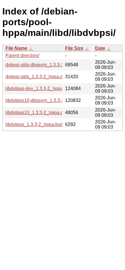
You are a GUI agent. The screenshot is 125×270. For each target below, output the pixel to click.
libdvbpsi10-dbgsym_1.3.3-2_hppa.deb (46, 100)
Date (100, 48)
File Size (74, 48)
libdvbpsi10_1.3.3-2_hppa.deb (37, 112)
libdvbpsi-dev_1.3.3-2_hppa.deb (39, 88)
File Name (16, 48)
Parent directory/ (22, 55)
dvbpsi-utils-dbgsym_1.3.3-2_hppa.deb (46, 64)
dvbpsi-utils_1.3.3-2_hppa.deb (37, 76)
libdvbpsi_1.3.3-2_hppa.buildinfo (39, 124)
